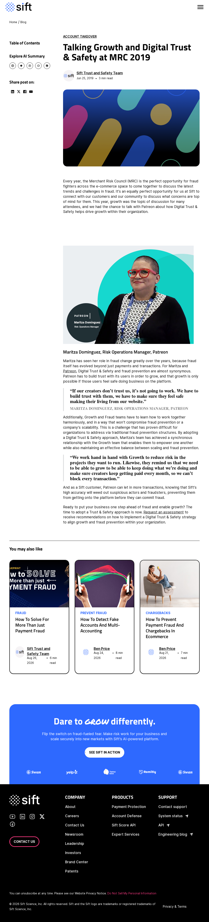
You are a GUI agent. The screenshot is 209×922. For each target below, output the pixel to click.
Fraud (20, 613)
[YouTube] (12, 817)
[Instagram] (32, 817)
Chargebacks (158, 613)
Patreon (69, 371)
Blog (23, 22)
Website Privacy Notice (90, 893)
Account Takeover (80, 36)
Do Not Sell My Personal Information (131, 893)
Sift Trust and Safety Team (100, 73)
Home (13, 22)
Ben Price (102, 648)
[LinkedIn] (12, 92)
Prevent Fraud (93, 613)
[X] (19, 92)
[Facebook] (25, 92)
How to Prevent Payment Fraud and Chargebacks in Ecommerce (165, 628)
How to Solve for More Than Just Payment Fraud (32, 625)
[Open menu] (200, 7)
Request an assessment (163, 512)
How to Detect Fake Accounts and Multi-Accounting (100, 625)
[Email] (31, 92)
